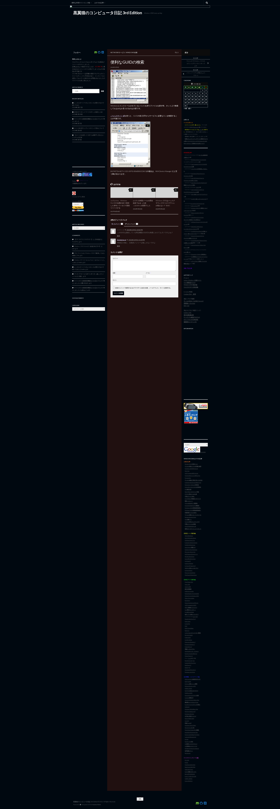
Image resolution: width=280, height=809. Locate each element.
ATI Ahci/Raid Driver (189, 556)
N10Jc (186, 762)
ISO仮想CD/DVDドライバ (191, 743)
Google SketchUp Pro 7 (190, 619)
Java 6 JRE (187, 584)
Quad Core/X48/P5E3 (190, 767)
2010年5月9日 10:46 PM (135, 230)
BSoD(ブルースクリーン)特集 (192, 491)
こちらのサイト (116, 116)
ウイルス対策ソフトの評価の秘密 (193, 466)
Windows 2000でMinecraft (191, 468)
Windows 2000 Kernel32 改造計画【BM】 (87, 246)
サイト (115, 280)
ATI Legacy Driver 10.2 (190, 552)
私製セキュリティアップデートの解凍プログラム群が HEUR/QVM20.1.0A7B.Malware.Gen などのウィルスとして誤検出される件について (196, 141)
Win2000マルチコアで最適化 (192, 505)
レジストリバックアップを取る (192, 704)
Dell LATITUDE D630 (190, 774)
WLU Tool (187, 471)
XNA (186, 681)
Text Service (187, 753)
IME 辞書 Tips (188, 519)
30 (206, 103)
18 (189, 99)
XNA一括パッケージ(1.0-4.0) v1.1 (199, 194)
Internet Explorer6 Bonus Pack (192, 700)
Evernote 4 (187, 600)
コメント (118, 224)
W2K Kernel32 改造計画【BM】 (193, 679)
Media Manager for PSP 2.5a (191, 603)
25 (189, 103)
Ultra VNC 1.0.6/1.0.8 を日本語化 (193, 487)
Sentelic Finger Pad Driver (191, 549)
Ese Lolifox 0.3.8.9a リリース (197, 203)
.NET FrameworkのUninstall (191, 473)
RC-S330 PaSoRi (189, 635)
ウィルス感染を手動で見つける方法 (193, 480)
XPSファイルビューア (190, 711)
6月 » (189, 108)
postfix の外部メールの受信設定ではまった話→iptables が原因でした (143, 203)
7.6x (193, 660)
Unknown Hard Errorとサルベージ (193, 482)
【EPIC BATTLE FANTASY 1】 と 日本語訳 (87, 239)
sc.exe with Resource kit (190, 737)
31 (185, 106)
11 (189, 96)
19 (192, 99)
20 (196, 99)
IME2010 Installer (189, 591)
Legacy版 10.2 (187, 252)
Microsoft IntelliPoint (190, 572)
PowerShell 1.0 (188, 646)
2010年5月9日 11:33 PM (137, 240)
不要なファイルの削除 (190, 524)
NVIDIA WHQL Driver (190, 545)
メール (148, 273)
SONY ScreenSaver (189, 628)
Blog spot (186, 306)
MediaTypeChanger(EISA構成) (192, 730)
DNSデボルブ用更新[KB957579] (193, 498)
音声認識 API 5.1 (189, 750)
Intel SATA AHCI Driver (190, 558)
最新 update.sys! (189, 501)
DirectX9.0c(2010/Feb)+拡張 (192, 695)
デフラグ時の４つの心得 (191, 494)
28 (199, 103)
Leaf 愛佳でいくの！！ (190, 609)
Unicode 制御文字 (189, 697)
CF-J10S (187, 760)
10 (185, 96)
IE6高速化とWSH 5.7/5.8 (191, 746)
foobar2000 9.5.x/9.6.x (190, 663)
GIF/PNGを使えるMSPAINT (191, 690)
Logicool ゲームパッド (190, 565)
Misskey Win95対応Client (191, 464)
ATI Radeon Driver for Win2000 (198, 159)
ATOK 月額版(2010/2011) (191, 607)
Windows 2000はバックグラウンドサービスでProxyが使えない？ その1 (165, 203)
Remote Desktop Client (190, 517)
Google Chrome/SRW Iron (191, 653)
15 (203, 96)
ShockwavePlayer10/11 (190, 669)
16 (206, 96)
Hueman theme (96, 804)
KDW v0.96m (194, 205)
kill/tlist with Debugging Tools (192, 734)
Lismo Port (187, 623)
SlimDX (189, 681)
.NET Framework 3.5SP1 (190, 605)
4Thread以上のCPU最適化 (191, 503)
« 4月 (185, 108)
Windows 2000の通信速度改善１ (193, 507)
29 (203, 103)
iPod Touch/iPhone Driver (191, 575)
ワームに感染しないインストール (193, 514)
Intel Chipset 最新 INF (190, 547)
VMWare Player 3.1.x (190, 540)
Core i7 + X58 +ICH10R (190, 776)
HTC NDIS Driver (189, 535)
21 (199, 99)
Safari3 (186, 667)
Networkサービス (117, 52)
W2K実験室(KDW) (189, 282)
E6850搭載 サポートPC (190, 771)
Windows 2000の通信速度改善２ (193, 510)
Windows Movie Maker (190, 725)
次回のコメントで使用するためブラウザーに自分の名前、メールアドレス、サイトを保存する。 (143, 288)
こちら (200, 129)
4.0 (189, 667)
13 (196, 96)
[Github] (99, 52)
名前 (115, 273)
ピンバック (132, 224)
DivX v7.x (187, 630)
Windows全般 (131, 52)
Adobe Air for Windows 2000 (192, 596)
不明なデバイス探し (190, 496)
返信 (118, 236)
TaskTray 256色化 (189, 741)
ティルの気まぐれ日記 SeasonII (194, 301)
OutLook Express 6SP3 (190, 686)
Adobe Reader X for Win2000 (192, 593)
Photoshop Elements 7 (190, 642)
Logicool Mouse (188, 570)
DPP (196, 616)
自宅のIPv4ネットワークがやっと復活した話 (88, 112)
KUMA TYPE (187, 313)
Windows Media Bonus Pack (191, 709)
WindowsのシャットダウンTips (192, 475)
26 (192, 103)
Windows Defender (189, 714)
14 (199, 96)
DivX (186, 626)
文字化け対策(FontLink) (190, 716)
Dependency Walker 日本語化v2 (198, 254)
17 (185, 99)
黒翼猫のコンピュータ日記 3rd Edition (107, 12)
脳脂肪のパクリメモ (190, 322)
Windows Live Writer (190, 672)
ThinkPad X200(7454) (190, 764)
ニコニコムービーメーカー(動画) (193, 632)
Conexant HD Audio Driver (191, 542)
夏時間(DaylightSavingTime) (191, 702)
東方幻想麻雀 (188, 589)
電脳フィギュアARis (190, 649)
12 (192, 96)
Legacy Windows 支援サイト (192, 280)
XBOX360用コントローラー (191, 568)
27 (196, 103)
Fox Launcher (188, 478)
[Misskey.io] (95, 52)
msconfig (187, 720)
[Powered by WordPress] (80, 804)
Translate (203, 452)
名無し (81, 276)
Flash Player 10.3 (189, 582)
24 (185, 103)
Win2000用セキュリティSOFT (192, 521)
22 (203, 99)
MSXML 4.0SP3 (188, 693)
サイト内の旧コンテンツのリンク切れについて (89, 128)
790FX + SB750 (188, 778)
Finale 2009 (188, 637)
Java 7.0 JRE (188, 586)
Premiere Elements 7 (190, 644)
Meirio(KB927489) (189, 718)
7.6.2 (189, 658)
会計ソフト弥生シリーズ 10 (191, 614)
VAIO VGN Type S (189, 769)
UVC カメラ (188, 561)
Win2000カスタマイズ (190, 526)
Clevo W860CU (188, 781)
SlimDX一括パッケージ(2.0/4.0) (198, 199)
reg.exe (186, 739)
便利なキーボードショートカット (193, 528)
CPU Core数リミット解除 (191, 683)
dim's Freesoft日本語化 (191, 319)
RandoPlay (75, 242)
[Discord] (102, 52)
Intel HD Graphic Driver (190, 538)
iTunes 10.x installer (189, 598)
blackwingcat (121, 240)
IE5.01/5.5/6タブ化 (189, 727)
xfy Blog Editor (188, 639)
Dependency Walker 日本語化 (192, 484)
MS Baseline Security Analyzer (192, 748)
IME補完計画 (188, 489)
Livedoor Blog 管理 (190, 294)
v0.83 (197, 187)
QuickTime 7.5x (188, 660)
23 (206, 99)
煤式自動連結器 (189, 315)
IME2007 (187, 707)
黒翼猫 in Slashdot (189, 303)
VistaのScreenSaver (189, 612)
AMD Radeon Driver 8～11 (191, 554)
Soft (194, 616)
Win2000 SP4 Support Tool (191, 732)
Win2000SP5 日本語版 (191, 287)
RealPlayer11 (188, 665)
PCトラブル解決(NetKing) (192, 317)
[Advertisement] (196, 363)
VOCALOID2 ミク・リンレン (192, 651)
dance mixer (187, 621)
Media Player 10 (189, 656)
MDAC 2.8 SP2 (188, 688)
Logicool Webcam (189, 563)
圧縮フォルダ (188, 723)
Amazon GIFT (76, 197)
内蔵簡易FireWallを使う (191, 512)
